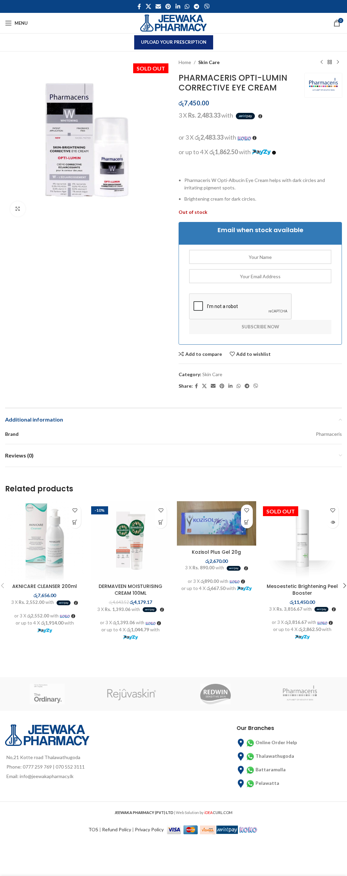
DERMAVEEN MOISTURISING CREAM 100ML (130, 589)
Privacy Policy (149, 829)
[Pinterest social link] (168, 6)
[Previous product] (322, 62)
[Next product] (338, 62)
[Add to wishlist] (75, 510)
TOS (93, 829)
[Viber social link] (206, 6)
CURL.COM (218, 812)
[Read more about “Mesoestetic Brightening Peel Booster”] (333, 522)
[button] (75, 522)
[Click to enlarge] (17, 209)
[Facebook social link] (139, 6)
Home (185, 62)
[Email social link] (158, 6)
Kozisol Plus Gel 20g (216, 552)
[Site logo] (173, 22)
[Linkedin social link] (177, 6)
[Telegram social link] (197, 6)
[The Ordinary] (47, 694)
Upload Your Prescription (173, 42)
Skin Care (209, 62)
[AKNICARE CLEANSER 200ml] (44, 540)
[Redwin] (216, 694)
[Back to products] (330, 62)
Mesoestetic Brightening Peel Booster (302, 589)
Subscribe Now (260, 326)
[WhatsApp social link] (186, 6)
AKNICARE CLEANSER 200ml (44, 586)
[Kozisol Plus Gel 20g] (216, 523)
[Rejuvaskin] (131, 694)
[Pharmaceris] (300, 694)
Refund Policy (116, 829)
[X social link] (148, 6)
